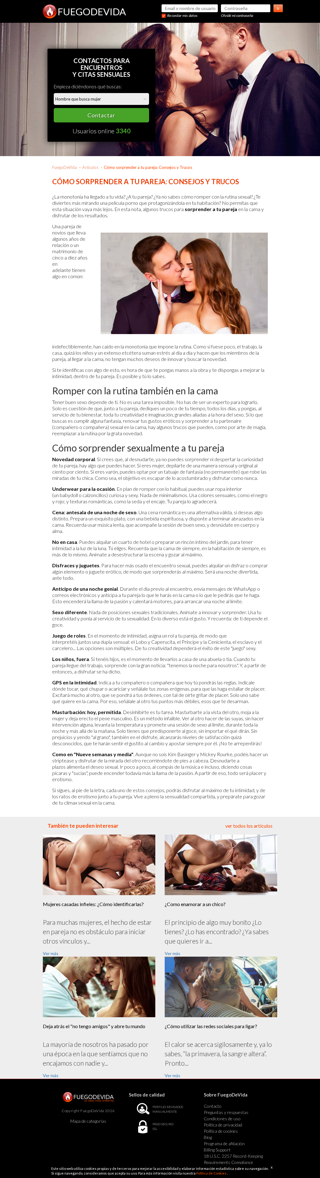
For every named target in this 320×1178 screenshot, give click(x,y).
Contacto (213, 1106)
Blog (208, 1137)
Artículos (90, 167)
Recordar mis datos (182, 15)
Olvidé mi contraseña (237, 15)
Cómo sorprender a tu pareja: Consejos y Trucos (148, 167)
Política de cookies (221, 1131)
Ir (278, 8)
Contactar (101, 115)
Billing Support (217, 1149)
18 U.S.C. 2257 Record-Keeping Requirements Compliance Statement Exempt (233, 1162)
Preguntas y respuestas (226, 1112)
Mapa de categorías (88, 1121)
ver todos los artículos (248, 825)
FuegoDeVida (64, 167)
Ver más (50, 953)
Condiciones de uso (222, 1118)
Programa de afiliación (224, 1143)
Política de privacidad (223, 1124)
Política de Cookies (211, 1173)
